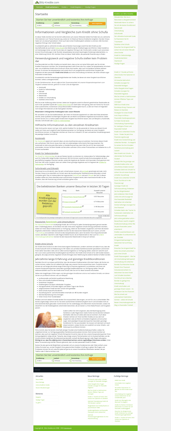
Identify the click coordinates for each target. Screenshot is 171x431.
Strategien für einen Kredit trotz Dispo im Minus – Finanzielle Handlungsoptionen (124, 115)
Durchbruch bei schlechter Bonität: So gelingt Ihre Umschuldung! (123, 280)
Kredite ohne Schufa (64, 105)
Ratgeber (38, 397)
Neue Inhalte (39, 379)
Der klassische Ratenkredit (44, 225)
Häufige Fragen (90, 7)
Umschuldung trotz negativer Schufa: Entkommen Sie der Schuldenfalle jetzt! (123, 395)
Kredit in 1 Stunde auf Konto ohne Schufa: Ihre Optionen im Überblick (124, 74)
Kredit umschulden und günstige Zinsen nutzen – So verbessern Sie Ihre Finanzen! (124, 289)
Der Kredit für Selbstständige (45, 156)
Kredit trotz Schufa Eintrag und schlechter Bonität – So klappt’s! (125, 141)
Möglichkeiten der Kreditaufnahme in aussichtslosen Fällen (98, 406)
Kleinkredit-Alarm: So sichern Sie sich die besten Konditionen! (124, 24)
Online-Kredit (59, 48)
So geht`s (38, 402)
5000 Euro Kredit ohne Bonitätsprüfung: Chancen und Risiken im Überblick (124, 107)
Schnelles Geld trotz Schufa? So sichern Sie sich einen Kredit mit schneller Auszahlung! (124, 172)
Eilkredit (91, 175)
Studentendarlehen (120, 58)
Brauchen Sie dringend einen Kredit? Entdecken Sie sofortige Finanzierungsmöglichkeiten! (124, 413)
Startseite (39, 7)
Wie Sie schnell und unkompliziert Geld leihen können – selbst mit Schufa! (123, 297)
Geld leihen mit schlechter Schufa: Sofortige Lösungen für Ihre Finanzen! (124, 204)
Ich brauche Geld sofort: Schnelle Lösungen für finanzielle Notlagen (122, 83)
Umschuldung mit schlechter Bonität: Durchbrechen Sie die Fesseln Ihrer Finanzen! (124, 264)
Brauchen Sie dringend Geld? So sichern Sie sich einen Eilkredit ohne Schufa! (125, 50)
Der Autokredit (40, 141)
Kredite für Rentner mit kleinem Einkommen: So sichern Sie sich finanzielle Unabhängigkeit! (124, 406)
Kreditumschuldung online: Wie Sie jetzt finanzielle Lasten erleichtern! (124, 226)
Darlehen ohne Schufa (121, 44)
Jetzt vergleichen (97, 23)
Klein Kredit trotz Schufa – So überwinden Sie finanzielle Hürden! (124, 156)
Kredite (64, 7)
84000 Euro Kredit (120, 380)
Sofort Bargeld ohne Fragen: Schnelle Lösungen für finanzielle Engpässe (123, 91)
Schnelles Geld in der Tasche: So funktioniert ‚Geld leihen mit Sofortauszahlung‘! (125, 213)
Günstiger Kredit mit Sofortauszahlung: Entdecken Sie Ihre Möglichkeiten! (124, 188)
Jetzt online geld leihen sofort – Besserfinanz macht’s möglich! (124, 219)
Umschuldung (39, 233)
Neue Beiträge (40, 382)
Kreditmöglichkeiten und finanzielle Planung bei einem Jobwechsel (98, 411)
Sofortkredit (77, 175)
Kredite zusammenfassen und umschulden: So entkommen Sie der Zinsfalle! (125, 234)
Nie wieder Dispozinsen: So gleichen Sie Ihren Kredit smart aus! (123, 389)
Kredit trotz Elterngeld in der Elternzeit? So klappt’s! (123, 401)
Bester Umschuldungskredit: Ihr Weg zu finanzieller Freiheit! (125, 303)
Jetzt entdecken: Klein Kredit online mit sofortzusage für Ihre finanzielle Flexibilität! (123, 196)
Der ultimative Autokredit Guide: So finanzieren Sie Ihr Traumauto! (125, 39)
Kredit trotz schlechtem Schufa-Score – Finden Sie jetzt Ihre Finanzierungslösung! (124, 134)
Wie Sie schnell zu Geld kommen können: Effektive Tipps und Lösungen (125, 99)
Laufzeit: (56, 23)
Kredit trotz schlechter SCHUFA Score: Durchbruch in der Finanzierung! (124, 180)
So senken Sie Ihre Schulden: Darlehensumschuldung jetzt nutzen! (124, 148)
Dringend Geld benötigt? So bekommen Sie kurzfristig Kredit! (123, 242)
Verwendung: (75, 23)
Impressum (118, 61)
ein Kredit (85, 171)
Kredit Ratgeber (76, 7)
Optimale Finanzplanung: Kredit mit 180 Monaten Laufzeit (98, 402)
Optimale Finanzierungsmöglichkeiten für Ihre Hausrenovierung (98, 416)
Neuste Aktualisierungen (43, 388)
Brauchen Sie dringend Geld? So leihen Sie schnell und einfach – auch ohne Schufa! (125, 251)
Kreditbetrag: (40, 23)
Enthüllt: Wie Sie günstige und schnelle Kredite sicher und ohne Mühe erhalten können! (124, 164)
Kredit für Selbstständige (61, 121)
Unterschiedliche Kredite (43, 385)
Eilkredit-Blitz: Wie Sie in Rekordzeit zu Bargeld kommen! (125, 18)
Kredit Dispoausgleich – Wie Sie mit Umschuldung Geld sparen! (124, 257)
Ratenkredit (51, 221)
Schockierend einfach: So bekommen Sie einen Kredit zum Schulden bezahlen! (123, 272)
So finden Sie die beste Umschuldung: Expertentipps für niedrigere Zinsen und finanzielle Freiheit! (124, 125)
